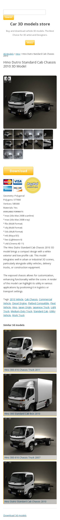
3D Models (8, 53)
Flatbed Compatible (38, 303)
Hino (18, 53)
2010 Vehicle (16, 299)
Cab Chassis (31, 299)
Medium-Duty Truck (21, 311)
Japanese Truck (41, 307)
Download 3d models (14, 515)
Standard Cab (41, 311)
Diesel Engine (19, 303)
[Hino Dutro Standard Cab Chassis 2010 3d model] (18, 138)
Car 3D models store (30, 24)
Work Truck (18, 315)
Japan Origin (25, 307)
